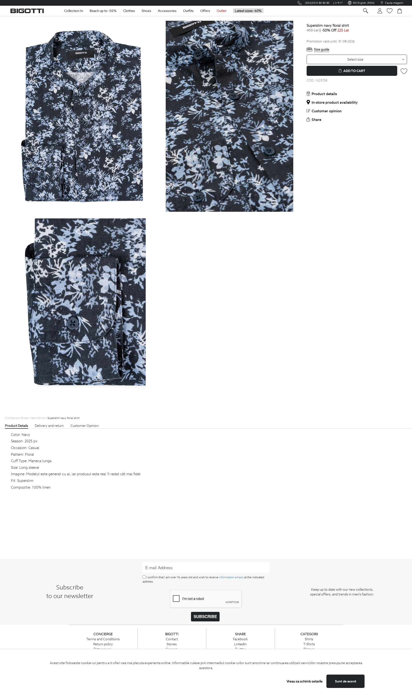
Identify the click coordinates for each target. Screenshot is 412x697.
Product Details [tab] (16, 425)
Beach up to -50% (103, 11)
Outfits (188, 11)
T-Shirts (309, 644)
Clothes (129, 11)
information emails (231, 577)
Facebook (240, 639)
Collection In (73, 11)
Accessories (167, 11)
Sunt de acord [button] (345, 681)
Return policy (103, 644)
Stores (172, 644)
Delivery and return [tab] (49, 425)
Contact (172, 639)
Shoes (146, 11)
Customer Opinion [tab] (84, 425)
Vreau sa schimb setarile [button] (305, 681)
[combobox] (357, 59)
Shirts (309, 639)
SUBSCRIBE (205, 616)
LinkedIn (240, 644)
